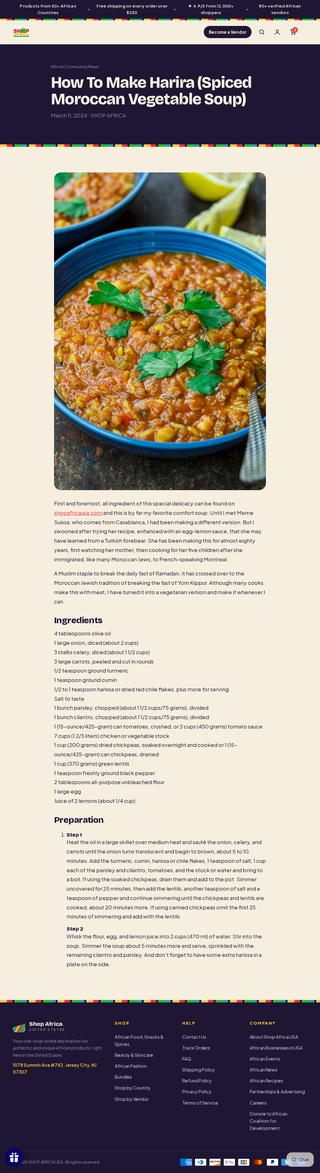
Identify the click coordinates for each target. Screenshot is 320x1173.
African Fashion (131, 1066)
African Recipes (266, 1080)
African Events (265, 1058)
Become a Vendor (228, 32)
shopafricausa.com (78, 512)
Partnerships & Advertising (277, 1091)
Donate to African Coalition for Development (269, 1121)
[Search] (261, 32)
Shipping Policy (198, 1069)
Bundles (123, 1077)
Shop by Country (133, 1088)
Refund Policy (197, 1080)
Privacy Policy (197, 1091)
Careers (258, 1103)
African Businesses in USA (276, 1048)
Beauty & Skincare (134, 1055)
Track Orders (196, 1048)
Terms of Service (200, 1103)
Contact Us (194, 1037)
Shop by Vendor (132, 1099)
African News (264, 1069)
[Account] (277, 32)
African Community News (75, 66)
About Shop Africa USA (274, 1037)
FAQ (186, 1058)
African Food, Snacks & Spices (139, 1040)
